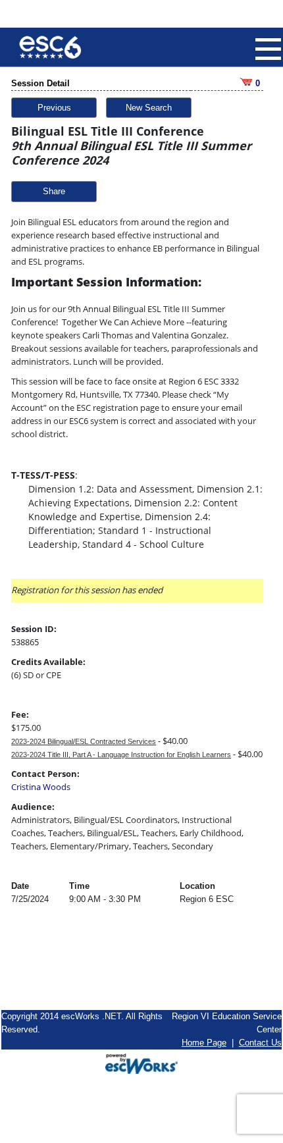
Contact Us (260, 1043)
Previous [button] (54, 108)
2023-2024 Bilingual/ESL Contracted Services (83, 741)
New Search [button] (149, 108)
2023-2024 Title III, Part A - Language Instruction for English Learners (121, 754)
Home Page (204, 1043)
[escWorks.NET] (141, 1062)
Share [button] (54, 191)
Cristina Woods (40, 787)
